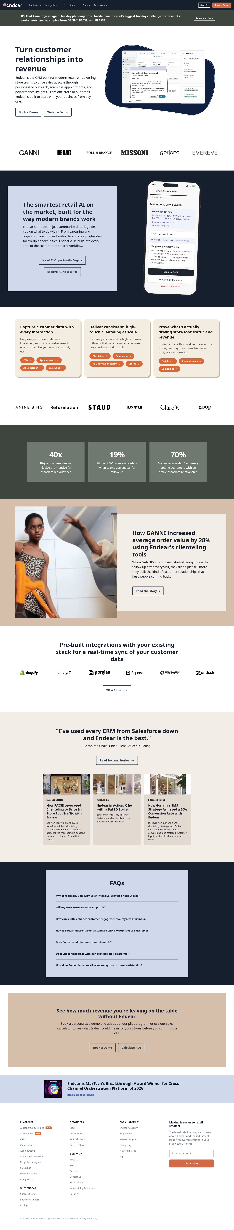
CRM (22, 1139)
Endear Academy (129, 1127)
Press (73, 1165)
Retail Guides (77, 1133)
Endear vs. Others (29, 1199)
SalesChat (25, 1167)
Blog (72, 1127)
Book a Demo (221, 5)
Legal (96, 1218)
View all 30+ (114, 690)
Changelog (125, 1144)
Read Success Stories (114, 760)
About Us (75, 1159)
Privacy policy (86, 1218)
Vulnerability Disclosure (82, 1188)
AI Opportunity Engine (32, 1127)
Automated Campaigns (32, 1156)
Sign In (204, 5)
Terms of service (70, 1218)
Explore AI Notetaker (62, 272)
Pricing (86, 5)
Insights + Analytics (30, 1162)
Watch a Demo (57, 112)
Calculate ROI (131, 1047)
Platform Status (128, 1150)
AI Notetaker (27, 1133)
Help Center (126, 1133)
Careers (74, 1171)
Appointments (27, 1150)
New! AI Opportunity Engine (62, 260)
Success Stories (28, 1193)
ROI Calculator (77, 1139)
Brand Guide (76, 1182)
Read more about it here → (82, 1094)
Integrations (52, 5)
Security (74, 1193)
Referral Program (129, 1139)
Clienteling (26, 1144)
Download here (204, 18)
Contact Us (75, 1176)
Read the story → (148, 591)
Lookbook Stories (29, 1173)
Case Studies (70, 5)
